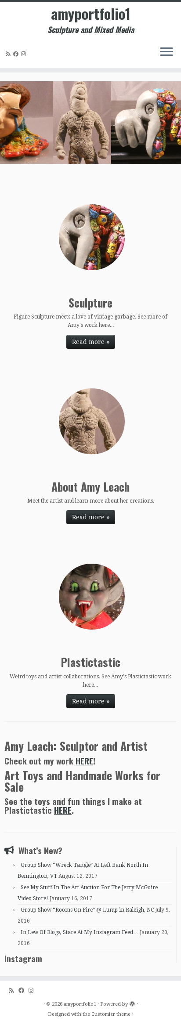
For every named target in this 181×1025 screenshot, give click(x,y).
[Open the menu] (166, 52)
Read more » (90, 341)
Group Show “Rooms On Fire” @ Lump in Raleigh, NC (87, 910)
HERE (84, 760)
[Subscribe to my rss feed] (9, 54)
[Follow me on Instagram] (25, 54)
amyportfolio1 (90, 13)
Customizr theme (110, 1014)
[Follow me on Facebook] (17, 54)
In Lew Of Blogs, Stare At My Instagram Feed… (79, 932)
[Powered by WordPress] (132, 1003)
